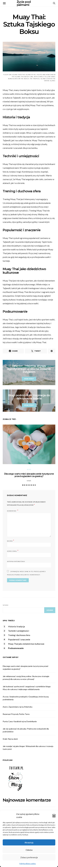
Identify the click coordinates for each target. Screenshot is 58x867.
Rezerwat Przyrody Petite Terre (16, 714)
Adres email (12, 551)
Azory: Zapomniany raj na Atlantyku (17, 707)
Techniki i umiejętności (18, 630)
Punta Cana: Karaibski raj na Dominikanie (20, 721)
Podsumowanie (16, 648)
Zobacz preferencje (29, 857)
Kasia (29, 481)
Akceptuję (29, 842)
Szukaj (5, 605)
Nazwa (10, 540)
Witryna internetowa (16, 561)
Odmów (29, 850)
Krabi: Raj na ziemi (10, 739)
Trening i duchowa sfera (19, 635)
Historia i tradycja (16, 626)
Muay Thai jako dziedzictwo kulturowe (26, 643)
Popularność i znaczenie (19, 639)
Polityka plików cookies (27, 864)
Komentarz (12, 511)
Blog (29, 469)
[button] (54, 815)
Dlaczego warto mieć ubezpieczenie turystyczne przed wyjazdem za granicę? (29, 475)
